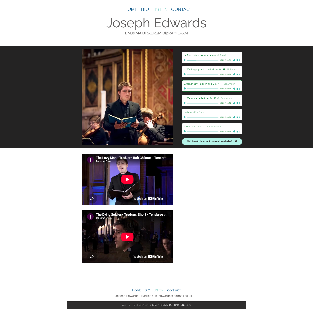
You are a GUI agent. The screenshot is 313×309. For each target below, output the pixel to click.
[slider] (238, 60)
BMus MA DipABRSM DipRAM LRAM (156, 33)
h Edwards (174, 22)
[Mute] (234, 60)
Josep (124, 22)
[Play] (185, 60)
